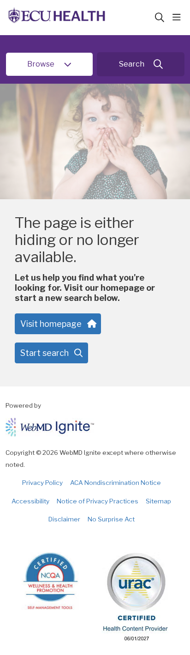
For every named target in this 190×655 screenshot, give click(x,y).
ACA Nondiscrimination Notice (115, 482)
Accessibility (30, 501)
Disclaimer (64, 519)
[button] (178, 17)
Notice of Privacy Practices (97, 501)
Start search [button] (44, 353)
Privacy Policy (42, 482)
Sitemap (158, 501)
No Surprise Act (111, 519)
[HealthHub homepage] (80, 18)
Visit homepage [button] (51, 324)
